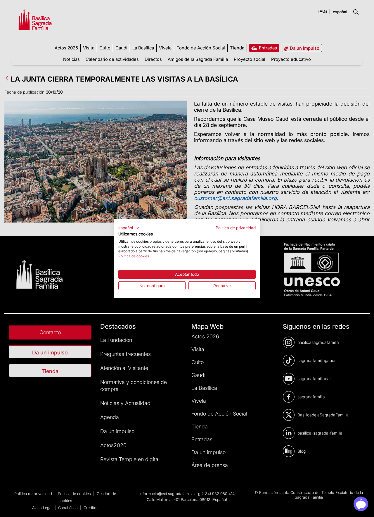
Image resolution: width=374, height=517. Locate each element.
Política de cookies (133, 256)
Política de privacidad (236, 227)
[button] (128, 228)
